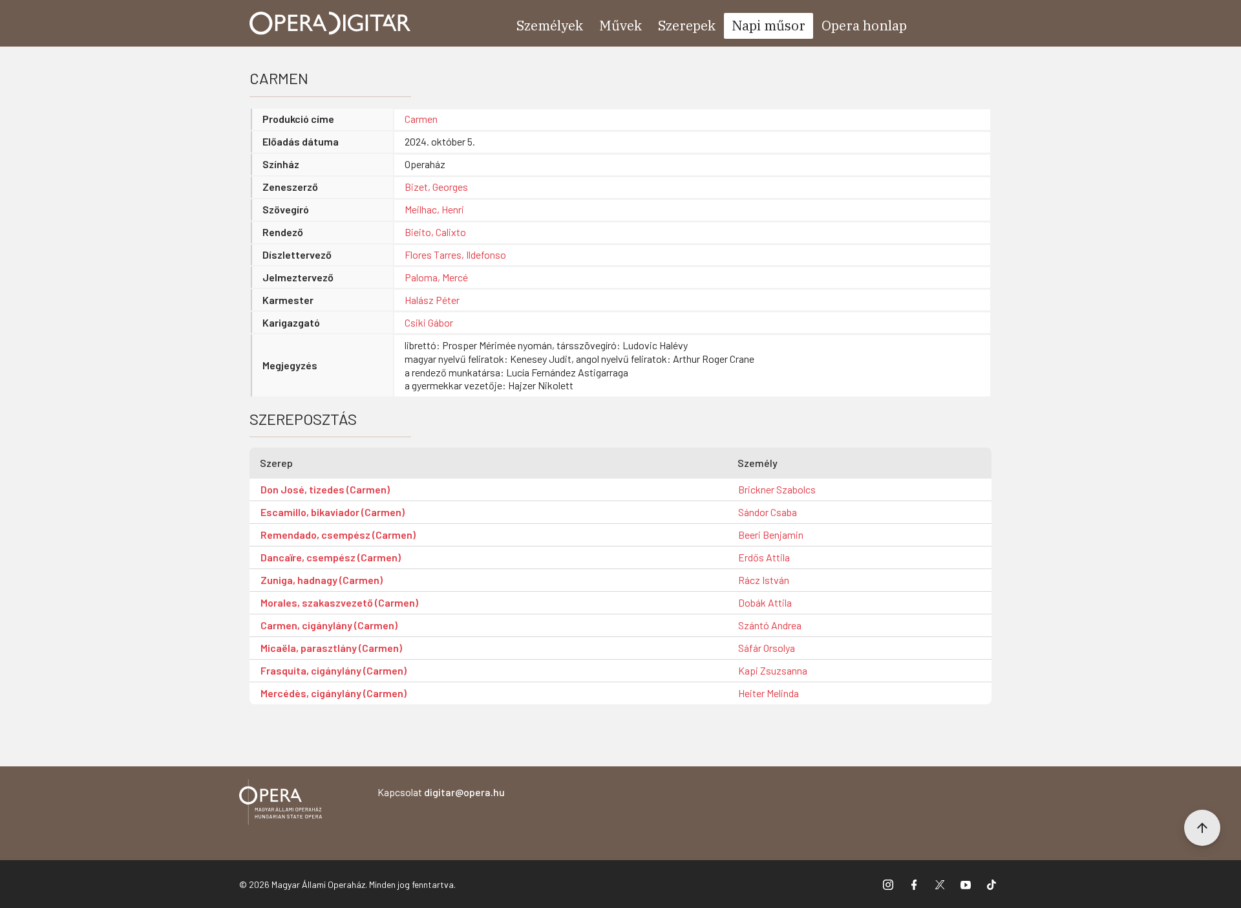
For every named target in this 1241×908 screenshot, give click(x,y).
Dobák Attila (765, 602)
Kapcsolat (441, 792)
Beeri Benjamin (770, 534)
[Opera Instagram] (888, 884)
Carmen (421, 119)
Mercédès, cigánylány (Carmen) (333, 693)
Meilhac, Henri (434, 209)
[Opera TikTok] (991, 884)
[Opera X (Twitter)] (939, 884)
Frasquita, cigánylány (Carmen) (333, 670)
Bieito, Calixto (435, 232)
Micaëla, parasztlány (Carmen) (331, 648)
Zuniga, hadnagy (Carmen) (321, 580)
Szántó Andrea (769, 625)
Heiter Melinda (768, 693)
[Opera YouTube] (965, 884)
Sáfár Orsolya (766, 648)
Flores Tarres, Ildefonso (455, 254)
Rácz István (763, 580)
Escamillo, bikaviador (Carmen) (332, 512)
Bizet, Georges (436, 186)
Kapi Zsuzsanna (772, 670)
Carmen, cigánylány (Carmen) (329, 625)
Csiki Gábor (429, 322)
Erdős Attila (764, 557)
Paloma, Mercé (436, 277)
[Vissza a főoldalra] (280, 804)
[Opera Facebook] (914, 884)
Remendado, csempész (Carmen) (338, 534)
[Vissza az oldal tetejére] (1202, 828)
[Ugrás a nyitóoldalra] (330, 23)
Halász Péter (432, 300)
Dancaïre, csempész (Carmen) (330, 557)
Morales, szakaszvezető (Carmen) (339, 602)
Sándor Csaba (767, 512)
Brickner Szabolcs (777, 489)
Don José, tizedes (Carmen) (325, 489)
